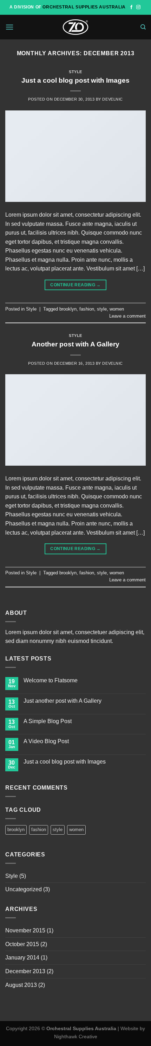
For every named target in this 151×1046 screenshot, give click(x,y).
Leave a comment (127, 316)
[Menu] (9, 27)
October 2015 (22, 944)
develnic (112, 99)
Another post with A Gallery (75, 344)
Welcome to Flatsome (51, 680)
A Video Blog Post (46, 741)
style (102, 309)
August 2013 (21, 985)
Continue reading (75, 284)
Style (75, 72)
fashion (86, 309)
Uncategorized (23, 889)
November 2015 (25, 930)
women (117, 309)
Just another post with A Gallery (62, 701)
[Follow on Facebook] (131, 7)
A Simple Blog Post (48, 721)
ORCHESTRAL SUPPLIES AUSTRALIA (83, 7)
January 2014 (22, 958)
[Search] (143, 27)
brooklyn (68, 309)
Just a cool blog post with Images (75, 80)
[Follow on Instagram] (138, 7)
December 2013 (25, 971)
